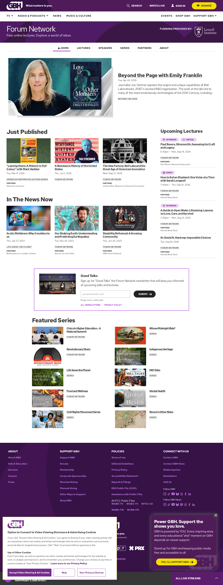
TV (8, 15)
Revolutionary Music (79, 349)
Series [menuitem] (124, 48)
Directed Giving (69, 482)
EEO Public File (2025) (124, 488)
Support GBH (203, 15)
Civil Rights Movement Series (83, 412)
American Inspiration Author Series (27, 179)
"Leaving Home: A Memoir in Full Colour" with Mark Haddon (27, 167)
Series (153, 333)
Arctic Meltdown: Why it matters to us (28, 235)
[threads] (181, 493)
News (57, 15)
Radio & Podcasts (31, 15)
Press (11, 482)
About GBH (14, 457)
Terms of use (119, 457)
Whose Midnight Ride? (162, 328)
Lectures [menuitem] (83, 48)
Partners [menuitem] (144, 48)
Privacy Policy (113, 305)
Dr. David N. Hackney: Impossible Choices (185, 237)
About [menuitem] (164, 48)
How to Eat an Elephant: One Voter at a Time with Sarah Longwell (187, 179)
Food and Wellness (77, 391)
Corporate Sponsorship (73, 476)
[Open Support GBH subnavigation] (215, 16)
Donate (206, 5)
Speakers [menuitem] (105, 48)
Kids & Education (17, 463)
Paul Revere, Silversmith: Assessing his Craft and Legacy (187, 146)
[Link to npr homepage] (118, 548)
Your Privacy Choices (91, 572)
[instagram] (165, 493)
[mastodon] (181, 504)
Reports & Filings (121, 482)
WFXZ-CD (147, 503)
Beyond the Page (127, 98)
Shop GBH (183, 15)
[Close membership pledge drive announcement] (215, 515)
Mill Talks (154, 370)
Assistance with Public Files (127, 494)
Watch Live (157, 5)
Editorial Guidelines (123, 463)
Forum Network (64, 179)
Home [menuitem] (65, 48)
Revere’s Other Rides (161, 412)
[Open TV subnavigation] (12, 16)
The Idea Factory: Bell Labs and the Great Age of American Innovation (124, 167)
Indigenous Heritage (161, 349)
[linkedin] (189, 493)
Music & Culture (78, 15)
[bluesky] (177, 493)
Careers (12, 476)
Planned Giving (68, 488)
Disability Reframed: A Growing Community (122, 235)
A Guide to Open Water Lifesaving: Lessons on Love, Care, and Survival (186, 212)
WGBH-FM (118, 510)
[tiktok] (168, 493)
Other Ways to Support (73, 494)
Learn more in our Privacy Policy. (69, 563)
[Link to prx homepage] (136, 548)
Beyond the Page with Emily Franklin (160, 75)
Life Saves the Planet (19, 247)
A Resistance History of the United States (76, 167)
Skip (64, 572)
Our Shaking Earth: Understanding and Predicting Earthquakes (76, 235)
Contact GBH (170, 457)
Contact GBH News (174, 463)
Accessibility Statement (125, 476)
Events (166, 15)
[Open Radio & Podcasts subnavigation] (47, 16)
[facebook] (185, 493)
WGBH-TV (117, 503)
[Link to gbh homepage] (15, 5)
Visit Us (167, 482)
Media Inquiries (171, 469)
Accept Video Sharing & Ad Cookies (29, 572)
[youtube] (173, 493)
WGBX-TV (132, 503)
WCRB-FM (133, 510)
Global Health (157, 391)
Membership (67, 469)
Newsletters (170, 476)
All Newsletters (90, 305)
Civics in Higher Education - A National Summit (84, 330)
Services (13, 469)
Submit (143, 294)
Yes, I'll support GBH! (175, 561)
